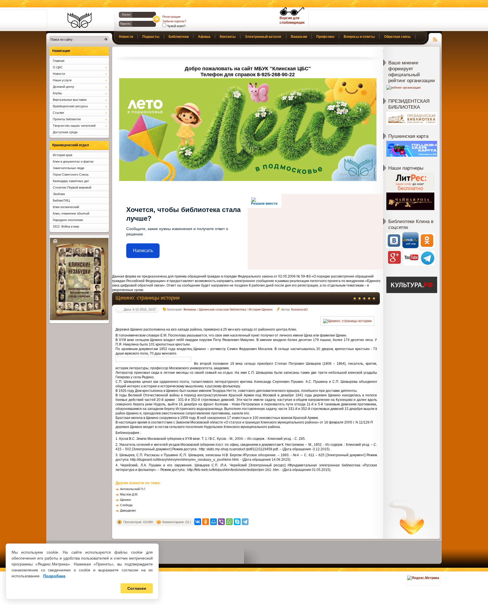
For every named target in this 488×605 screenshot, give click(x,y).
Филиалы (189, 309)
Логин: (126, 14)
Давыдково (128, 510)
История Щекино (261, 309)
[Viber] (221, 521)
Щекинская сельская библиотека (222, 309)
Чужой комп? (176, 26)
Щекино (125, 499)
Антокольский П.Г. (133, 489)
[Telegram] (245, 521)
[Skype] (237, 521)
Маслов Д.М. (129, 494)
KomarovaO (299, 309)
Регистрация (171, 16)
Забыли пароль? (174, 21)
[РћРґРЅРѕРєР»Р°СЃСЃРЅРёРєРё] (205, 521)
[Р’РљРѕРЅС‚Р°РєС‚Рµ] (197, 521)
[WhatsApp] (229, 521)
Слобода (126, 505)
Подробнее (54, 576)
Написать (143, 250)
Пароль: (125, 23)
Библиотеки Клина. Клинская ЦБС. (79, 20)
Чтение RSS (435, 38)
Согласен (136, 588)
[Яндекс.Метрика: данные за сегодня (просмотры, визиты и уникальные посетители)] (423, 578)
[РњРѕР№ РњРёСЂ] (213, 521)
